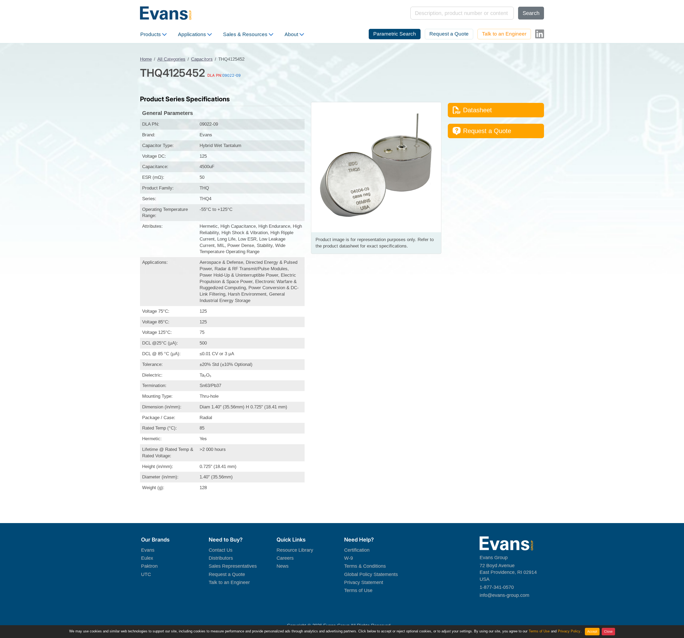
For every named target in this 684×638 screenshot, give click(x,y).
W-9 (348, 558)
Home (146, 59)
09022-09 (231, 75)
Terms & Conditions (365, 566)
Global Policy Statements (371, 574)
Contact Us (220, 550)
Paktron (149, 566)
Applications (192, 34)
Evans (147, 550)
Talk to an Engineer (504, 34)
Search (531, 13)
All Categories (171, 59)
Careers (285, 558)
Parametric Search (394, 34)
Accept (592, 631)
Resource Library (295, 550)
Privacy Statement (363, 582)
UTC (146, 574)
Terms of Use (358, 590)
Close (608, 631)
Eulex (147, 558)
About (291, 34)
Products (150, 34)
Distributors (221, 558)
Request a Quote (449, 34)
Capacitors (202, 59)
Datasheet (477, 110)
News (283, 566)
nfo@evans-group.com (505, 595)
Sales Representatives (233, 566)
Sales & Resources (245, 34)
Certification (357, 550)
